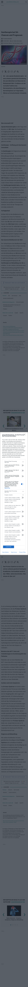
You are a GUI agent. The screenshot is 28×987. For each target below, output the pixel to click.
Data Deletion (5, 552)
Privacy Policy (22, 552)
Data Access (14, 552)
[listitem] (14, 462)
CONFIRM (8, 546)
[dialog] (14, 493)
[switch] (22, 465)
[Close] (25, 435)
